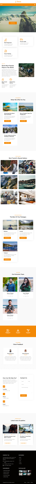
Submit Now (24, 395)
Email (4, 404)
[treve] (18, 1)
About (25, 482)
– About (20, 457)
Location (5, 389)
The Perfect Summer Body (27, 168)
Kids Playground (8, 42)
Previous (3, 331)
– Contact (20, 463)
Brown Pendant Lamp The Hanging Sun (26, 114)
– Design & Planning (6, 472)
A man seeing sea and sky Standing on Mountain (10, 136)
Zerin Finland (26, 293)
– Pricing (20, 462)
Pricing (32, 482)
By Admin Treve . (8, 434)
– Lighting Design (5, 476)
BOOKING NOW (7, 237)
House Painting (7, 53)
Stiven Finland (10, 293)
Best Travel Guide (4, 82)
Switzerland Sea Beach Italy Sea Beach (9, 114)
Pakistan (6, 231)
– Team (20, 460)
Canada (21, 231)
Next (32, 331)
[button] (35, 19)
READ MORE (7, 120)
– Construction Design (6, 475)
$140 (14, 221)
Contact (28, 482)
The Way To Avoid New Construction (9, 437)
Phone (4, 396)
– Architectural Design (6, 470)
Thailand (6, 253)
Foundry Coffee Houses (9, 198)
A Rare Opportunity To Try (27, 183)
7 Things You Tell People (27, 198)
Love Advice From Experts (9, 168)
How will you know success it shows (24, 437)
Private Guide (23, 41)
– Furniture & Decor (6, 473)
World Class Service (12, 82)
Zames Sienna (10, 315)
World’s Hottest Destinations (9, 183)
